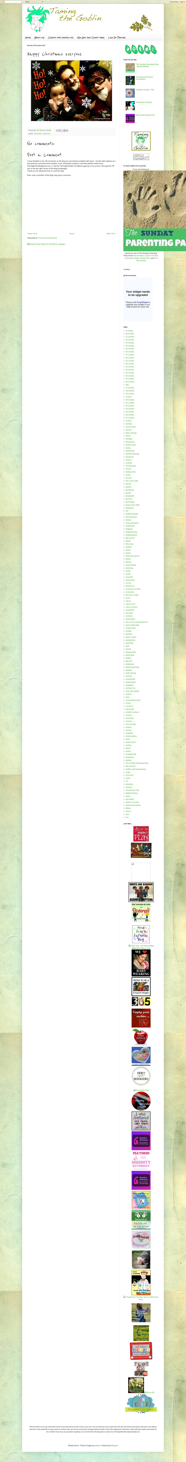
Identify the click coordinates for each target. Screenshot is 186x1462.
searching (129, 718)
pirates (128, 658)
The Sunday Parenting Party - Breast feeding (147, 65)
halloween (130, 508)
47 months (130, 418)
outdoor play (131, 628)
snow (128, 739)
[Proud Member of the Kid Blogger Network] (141, 881)
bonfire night (131, 445)
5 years (129, 421)
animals (129, 424)
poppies (129, 670)
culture (128, 469)
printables (129, 685)
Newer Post (32, 234)
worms (128, 811)
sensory (129, 721)
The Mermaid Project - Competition (145, 78)
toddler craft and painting (136, 769)
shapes (128, 727)
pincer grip (130, 655)
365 (127, 385)
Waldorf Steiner (132, 793)
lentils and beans (132, 556)
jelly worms (130, 538)
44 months (130, 412)
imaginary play (131, 532)
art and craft (130, 427)
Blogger (115, 1445)
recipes (128, 694)
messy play (130, 580)
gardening (130, 490)
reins (128, 697)
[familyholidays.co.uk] (141, 948)
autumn (129, 430)
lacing (128, 550)
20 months (130, 334)
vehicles (129, 787)
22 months (130, 340)
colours (128, 460)
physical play (131, 652)
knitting (128, 547)
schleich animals (132, 712)
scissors (129, 715)
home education (132, 523)
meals (128, 574)
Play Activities (138, 256)
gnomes (129, 499)
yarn (127, 814)
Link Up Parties (117, 37)
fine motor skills (132, 481)
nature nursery (131, 607)
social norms (131, 742)
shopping (129, 733)
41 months (130, 403)
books (128, 448)
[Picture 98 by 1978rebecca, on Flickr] (149, 1392)
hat (127, 511)
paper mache (131, 637)
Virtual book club (132, 790)
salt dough (130, 709)
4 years (129, 397)
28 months (130, 358)
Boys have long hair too (145, 115)
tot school (129, 775)
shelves (129, 730)
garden (128, 487)
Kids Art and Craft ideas (91, 37)
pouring (129, 676)
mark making (131, 565)
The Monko (40, 130)
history (128, 520)
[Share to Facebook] (64, 130)
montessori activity (133, 589)
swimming (130, 757)
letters (128, 559)
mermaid (129, 577)
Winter (128, 808)
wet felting (130, 799)
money (128, 583)
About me (39, 37)
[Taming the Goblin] (141, 150)
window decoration (133, 805)
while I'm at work (132, 802)
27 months (130, 355)
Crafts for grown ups (61, 37)
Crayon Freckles (151, 256)
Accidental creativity (144, 102)
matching (129, 568)
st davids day (131, 754)
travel (128, 778)
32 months (130, 370)
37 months (130, 388)
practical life (130, 679)
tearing (128, 760)
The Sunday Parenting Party (137, 763)
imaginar (129, 529)
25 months (130, 349)
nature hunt (130, 604)
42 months (130, 406)
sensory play (131, 724)
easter (128, 475)
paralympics (130, 640)
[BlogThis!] (59, 130)
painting (129, 634)
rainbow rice (130, 688)
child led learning (132, 454)
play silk (129, 661)
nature (128, 601)
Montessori (130, 586)
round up (129, 706)
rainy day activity (132, 691)
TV (127, 781)
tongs (128, 772)
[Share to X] (62, 130)
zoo (127, 817)
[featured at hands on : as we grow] (141, 1229)
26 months (130, 352)
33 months (130, 373)
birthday (129, 439)
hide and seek (131, 517)
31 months (130, 367)
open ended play (132, 625)
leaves (128, 553)
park (127, 646)
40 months (130, 400)
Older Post (111, 234)
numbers (129, 616)
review (128, 703)
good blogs (130, 502)
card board (130, 451)
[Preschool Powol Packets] (141, 1295)
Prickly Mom (145, 258)
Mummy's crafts (132, 595)
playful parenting (132, 667)
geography (130, 496)
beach (128, 436)
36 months (130, 382)
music (128, 598)
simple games (131, 736)
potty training (131, 673)
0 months (129, 331)
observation (130, 619)
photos (128, 649)
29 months (130, 361)
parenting (129, 643)
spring (128, 751)
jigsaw (128, 541)
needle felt (130, 610)
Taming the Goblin (132, 258)
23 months (130, 343)
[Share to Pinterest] (67, 130)
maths (128, 571)
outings (128, 631)
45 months (130, 415)
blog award (130, 442)
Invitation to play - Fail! (145, 90)
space (128, 748)
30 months (130, 364)
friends (128, 484)
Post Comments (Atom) (47, 238)
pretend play (131, 682)
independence (131, 535)
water (128, 796)
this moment (131, 766)
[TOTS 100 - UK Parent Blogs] (141, 946)
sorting (128, 745)
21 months (130, 337)
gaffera (98, 1445)
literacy (128, 562)
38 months (38, 134)
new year (129, 613)
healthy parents (132, 514)
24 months (130, 346)
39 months (130, 394)
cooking (129, 463)
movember (130, 592)
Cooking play (131, 466)
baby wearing (131, 433)
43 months (130, 409)
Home (28, 37)
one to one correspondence (137, 622)
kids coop (129, 544)
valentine (129, 784)
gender (128, 493)
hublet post (130, 526)
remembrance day (133, 700)
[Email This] (57, 130)
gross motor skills (133, 505)
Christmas (46, 134)
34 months (130, 376)
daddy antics (131, 472)
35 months (130, 379)
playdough (130, 664)
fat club (128, 478)
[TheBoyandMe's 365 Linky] (141, 1005)
